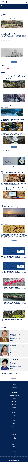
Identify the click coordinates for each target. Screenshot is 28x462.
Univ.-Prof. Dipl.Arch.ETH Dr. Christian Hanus (17, 330)
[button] (27, 68)
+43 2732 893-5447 (13, 349)
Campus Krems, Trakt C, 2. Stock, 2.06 (16, 352)
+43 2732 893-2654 (13, 335)
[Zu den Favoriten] (25, 2)
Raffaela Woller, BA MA (14, 359)
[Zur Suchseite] (23, 2)
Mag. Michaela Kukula (13, 345)
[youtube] (18, 458)
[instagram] (16, 458)
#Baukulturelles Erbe (14, 378)
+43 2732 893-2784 (13, 363)
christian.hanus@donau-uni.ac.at (15, 334)
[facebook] (9, 458)
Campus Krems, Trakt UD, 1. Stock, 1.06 (16, 338)
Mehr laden (12, 61)
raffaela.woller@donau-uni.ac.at (15, 362)
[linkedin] (12, 458)
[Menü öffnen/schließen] (26, 2)
